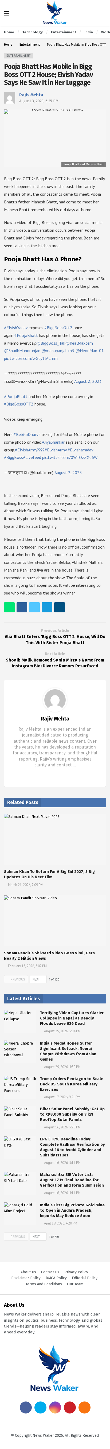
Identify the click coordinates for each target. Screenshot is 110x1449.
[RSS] (84, 1407)
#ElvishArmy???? (30, 449)
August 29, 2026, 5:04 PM (62, 1031)
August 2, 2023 (88, 381)
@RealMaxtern (79, 343)
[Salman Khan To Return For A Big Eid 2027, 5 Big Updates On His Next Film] (55, 839)
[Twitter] (59, 775)
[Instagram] (55, 1407)
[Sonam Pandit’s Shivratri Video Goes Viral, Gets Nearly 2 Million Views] (55, 920)
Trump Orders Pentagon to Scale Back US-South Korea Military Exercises (71, 1084)
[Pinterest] (70, 1407)
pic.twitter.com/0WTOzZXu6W (69, 457)
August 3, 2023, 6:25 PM (38, 101)
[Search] (102, 13)
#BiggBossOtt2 (58, 327)
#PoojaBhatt (26, 335)
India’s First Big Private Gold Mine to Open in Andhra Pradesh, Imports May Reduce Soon (72, 1210)
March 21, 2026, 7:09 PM (25, 885)
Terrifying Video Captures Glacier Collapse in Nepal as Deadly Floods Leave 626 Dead (72, 1018)
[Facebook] (51, 775)
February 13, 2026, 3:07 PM (27, 966)
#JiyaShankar (53, 442)
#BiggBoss (13, 457)
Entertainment (18, 55)
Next (36, 979)
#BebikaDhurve (27, 434)
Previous (18, 979)
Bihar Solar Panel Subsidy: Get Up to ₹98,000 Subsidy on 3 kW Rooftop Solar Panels (72, 1114)
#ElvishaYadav (80, 449)
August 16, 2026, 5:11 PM (62, 1162)
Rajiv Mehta (31, 94)
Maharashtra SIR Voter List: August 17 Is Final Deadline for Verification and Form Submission (72, 1180)
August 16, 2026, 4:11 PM (62, 1193)
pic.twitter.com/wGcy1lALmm (31, 358)
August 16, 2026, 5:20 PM (62, 1127)
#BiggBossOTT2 (18, 404)
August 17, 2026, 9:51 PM (62, 1097)
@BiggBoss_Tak (50, 343)
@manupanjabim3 (57, 350)
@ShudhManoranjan (22, 350)
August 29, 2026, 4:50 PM (62, 1067)
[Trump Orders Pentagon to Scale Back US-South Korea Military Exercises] (20, 1087)
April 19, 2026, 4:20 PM (60, 1223)
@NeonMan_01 (89, 350)
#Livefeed (32, 457)
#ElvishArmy (55, 449)
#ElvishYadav (16, 327)
